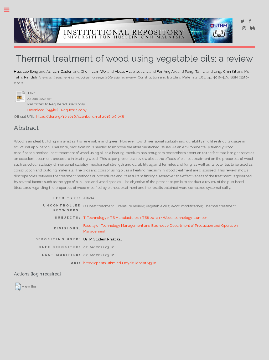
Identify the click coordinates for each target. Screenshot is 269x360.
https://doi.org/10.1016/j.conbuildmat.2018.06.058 (80, 116)
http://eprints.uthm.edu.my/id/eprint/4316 (119, 263)
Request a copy (74, 110)
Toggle (9, 10)
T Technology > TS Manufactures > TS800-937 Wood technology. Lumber (145, 217)
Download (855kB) (42, 110)
